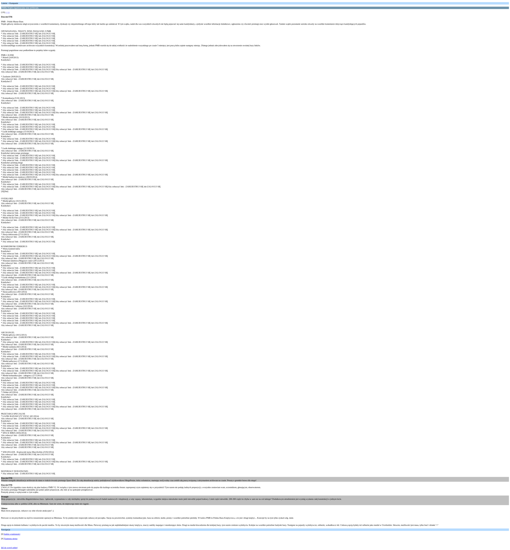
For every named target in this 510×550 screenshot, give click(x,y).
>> (8, 12)
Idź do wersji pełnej (9, 548)
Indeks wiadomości (12, 534)
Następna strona (10, 539)
